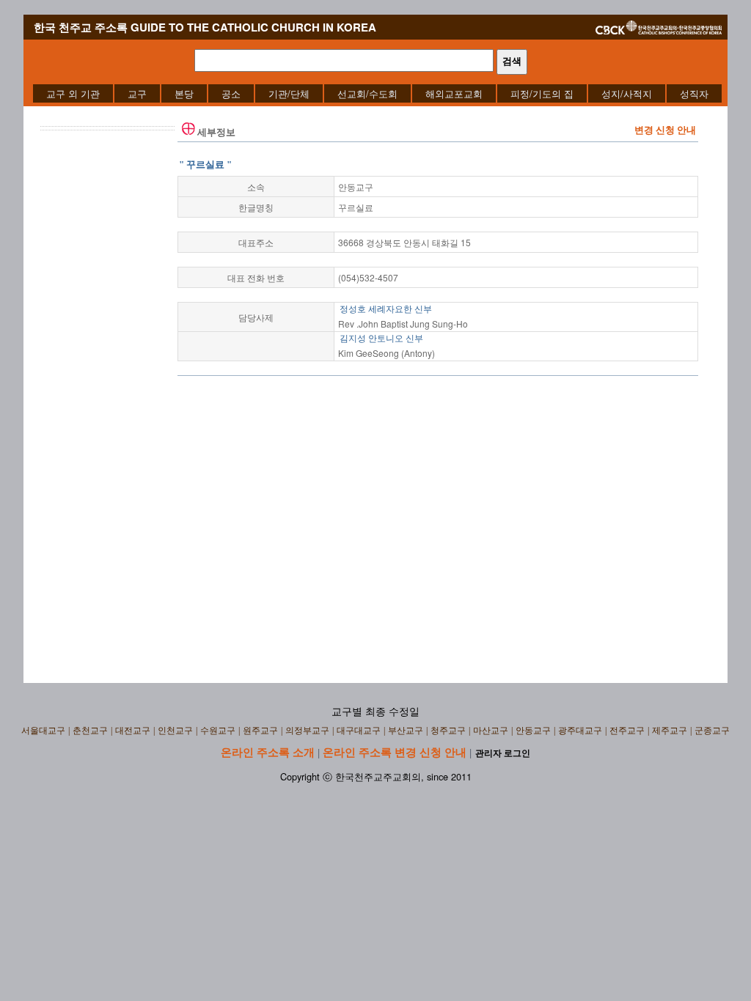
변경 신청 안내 (665, 130)
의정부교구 (307, 730)
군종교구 (712, 730)
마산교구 (490, 730)
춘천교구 (90, 730)
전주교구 (627, 730)
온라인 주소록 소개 (268, 752)
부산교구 (405, 730)
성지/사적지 (626, 93)
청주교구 (448, 730)
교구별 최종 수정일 (375, 711)
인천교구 (175, 730)
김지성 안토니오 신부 (381, 338)
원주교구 (260, 730)
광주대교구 (580, 730)
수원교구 (217, 730)
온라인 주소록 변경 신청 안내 (394, 752)
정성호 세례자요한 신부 (386, 309)
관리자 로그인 (502, 753)
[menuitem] (73, 93)
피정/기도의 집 (542, 93)
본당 (184, 93)
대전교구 (132, 730)
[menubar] (377, 93)
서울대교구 (43, 730)
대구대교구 (359, 730)
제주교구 (669, 730)
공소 (231, 93)
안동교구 (533, 730)
